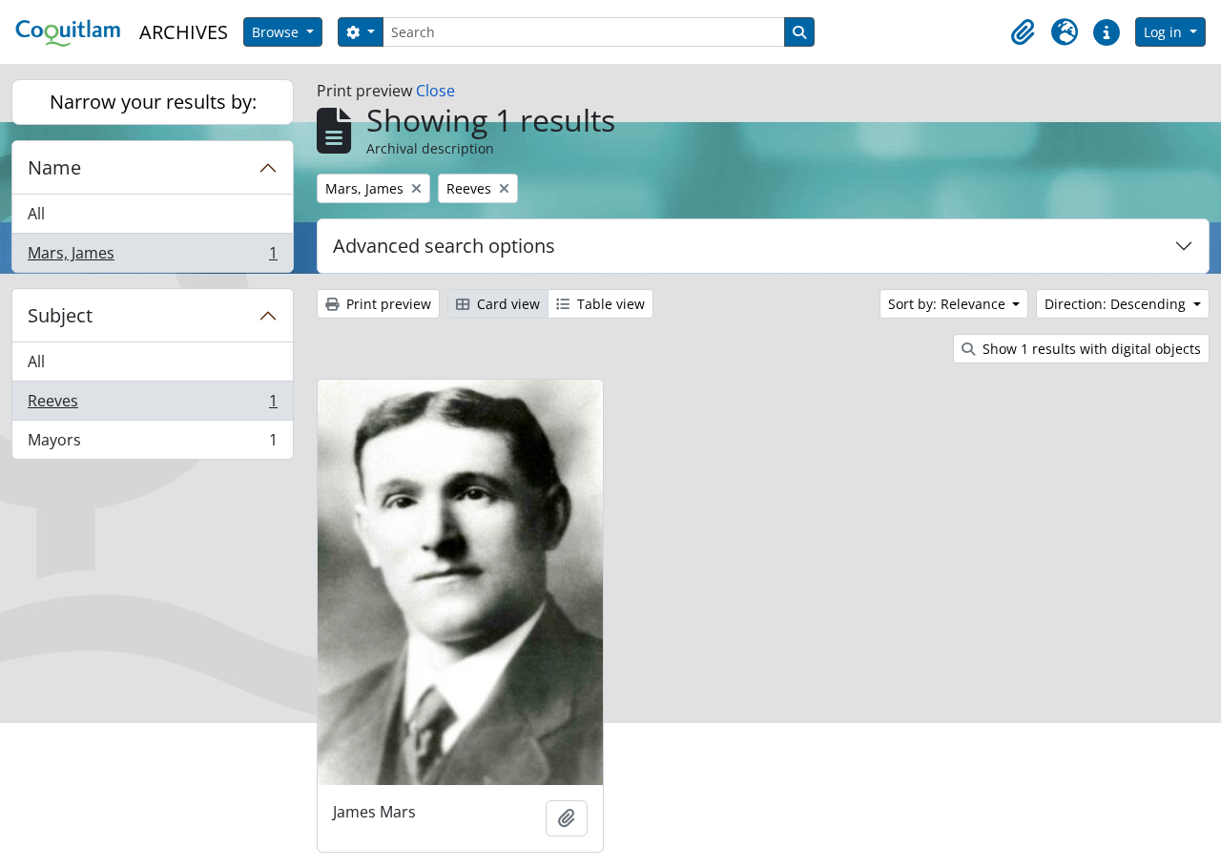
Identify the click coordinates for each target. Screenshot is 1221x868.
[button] (1023, 32)
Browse (277, 32)
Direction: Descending (1117, 304)
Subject (60, 315)
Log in (1165, 32)
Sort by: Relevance (948, 304)
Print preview (386, 304)
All (36, 213)
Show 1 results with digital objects (1090, 349)
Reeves (152, 405)
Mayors (152, 444)
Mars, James (152, 257)
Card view (506, 304)
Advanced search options (444, 245)
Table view (609, 304)
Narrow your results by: (153, 101)
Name (54, 167)
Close (435, 90)
